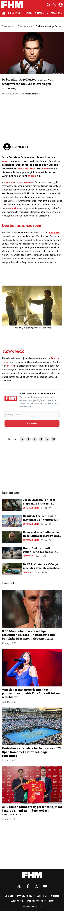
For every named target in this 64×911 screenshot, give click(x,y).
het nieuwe (54, 232)
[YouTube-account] (45, 886)
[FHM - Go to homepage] (32, 875)
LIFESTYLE (14, 12)
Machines (28, 572)
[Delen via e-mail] (53, 439)
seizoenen (24, 182)
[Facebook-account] (28, 886)
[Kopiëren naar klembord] (47, 439)
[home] (4, 13)
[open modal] (60, 4)
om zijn (14, 208)
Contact (9, 896)
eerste (10, 366)
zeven (5, 161)
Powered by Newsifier (32, 907)
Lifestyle (28, 556)
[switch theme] (54, 4)
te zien (32, 176)
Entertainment (31, 93)
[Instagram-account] (36, 886)
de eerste (9, 182)
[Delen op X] (34, 439)
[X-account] (19, 886)
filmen (45, 168)
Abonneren (32, 423)
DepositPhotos (35, 901)
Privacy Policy (24, 896)
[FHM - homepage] (12, 4)
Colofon (55, 896)
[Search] (48, 5)
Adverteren (17, 901)
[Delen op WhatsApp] (22, 439)
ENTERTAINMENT (35, 12)
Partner (51, 901)
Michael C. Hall (26, 168)
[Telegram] (40, 439)
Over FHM (42, 896)
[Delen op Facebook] (28, 439)
